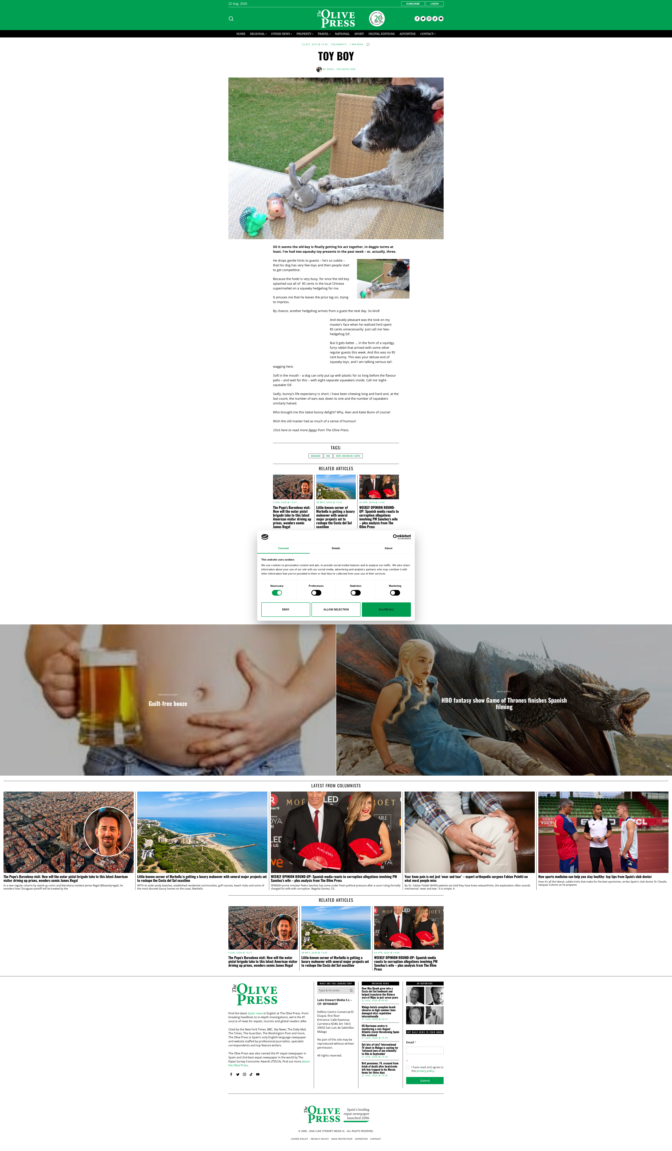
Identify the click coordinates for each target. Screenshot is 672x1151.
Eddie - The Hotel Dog (341, 69)
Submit (425, 1081)
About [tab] (388, 548)
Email (411, 1042)
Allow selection (336, 609)
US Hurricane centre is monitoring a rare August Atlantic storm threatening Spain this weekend (380, 1030)
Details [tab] (336, 548)
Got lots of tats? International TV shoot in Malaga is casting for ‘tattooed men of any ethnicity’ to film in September (380, 1049)
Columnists (338, 44)
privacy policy (425, 1071)
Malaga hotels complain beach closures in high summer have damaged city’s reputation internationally (379, 1012)
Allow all (386, 609)
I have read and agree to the (427, 1069)
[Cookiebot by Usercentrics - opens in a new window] (395, 537)
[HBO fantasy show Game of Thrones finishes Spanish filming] (504, 700)
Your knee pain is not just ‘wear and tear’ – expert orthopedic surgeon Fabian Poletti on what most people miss (466, 878)
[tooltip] (417, 18)
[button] (351, 990)
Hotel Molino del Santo (348, 455)
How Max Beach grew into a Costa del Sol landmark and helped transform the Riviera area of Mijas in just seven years (380, 993)
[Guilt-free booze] (168, 700)
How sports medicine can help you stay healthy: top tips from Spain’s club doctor (595, 877)
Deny (285, 609)
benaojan (315, 455)
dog (328, 455)
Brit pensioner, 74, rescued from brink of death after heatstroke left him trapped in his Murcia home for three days (380, 1068)
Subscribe (413, 3)
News (312, 430)
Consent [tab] (283, 548)
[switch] (316, 593)
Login (435, 3)
